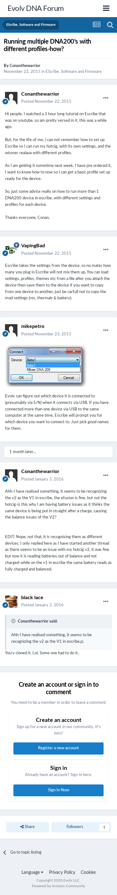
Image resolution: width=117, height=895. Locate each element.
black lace (32, 597)
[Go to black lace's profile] (11, 601)
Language (31, 872)
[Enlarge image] (46, 365)
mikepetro (32, 326)
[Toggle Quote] (14, 620)
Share (29, 827)
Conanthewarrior (25, 66)
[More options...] (106, 98)
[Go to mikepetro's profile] (11, 330)
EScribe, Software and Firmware (74, 72)
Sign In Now (58, 790)
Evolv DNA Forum (35, 8)
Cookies (88, 872)
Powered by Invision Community (58, 886)
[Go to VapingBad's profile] (11, 250)
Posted (46, 102)
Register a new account (58, 748)
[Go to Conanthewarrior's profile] (11, 98)
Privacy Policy (62, 872)
